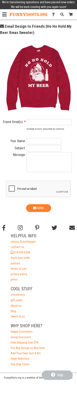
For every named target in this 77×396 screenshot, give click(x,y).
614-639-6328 (21, 252)
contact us (17, 247)
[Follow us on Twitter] (54, 228)
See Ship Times (20, 364)
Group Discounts (21, 337)
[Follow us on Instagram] (20, 228)
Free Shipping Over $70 (24, 342)
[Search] (63, 14)
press (14, 279)
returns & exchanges (23, 242)
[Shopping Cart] (72, 14)
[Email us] (72, 228)
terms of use (19, 269)
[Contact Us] (54, 14)
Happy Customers (22, 332)
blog (13, 311)
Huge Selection (20, 359)
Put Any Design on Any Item (28, 348)
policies (15, 263)
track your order (20, 258)
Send (40, 208)
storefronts (18, 295)
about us (16, 306)
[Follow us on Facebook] (4, 228)
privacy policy (19, 274)
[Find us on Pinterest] (37, 228)
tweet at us (18, 316)
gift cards (16, 300)
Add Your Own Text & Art (26, 353)
